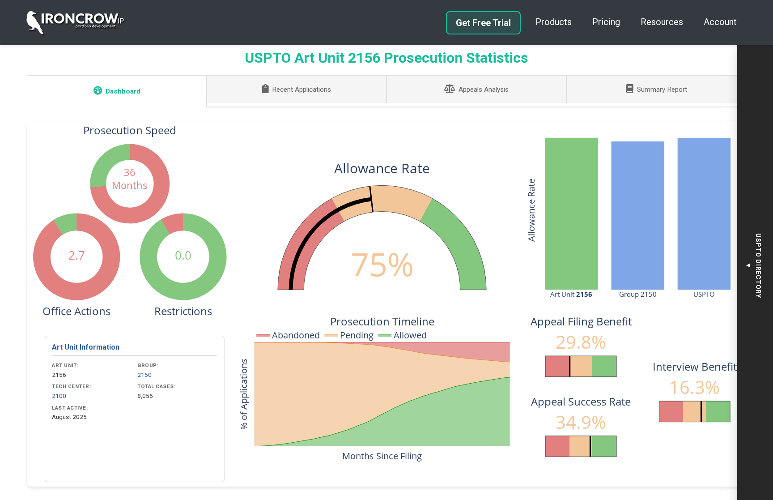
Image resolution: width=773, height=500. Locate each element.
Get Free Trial (483, 22)
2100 (59, 395)
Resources (662, 22)
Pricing (606, 22)
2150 (144, 374)
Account (720, 22)
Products (553, 22)
